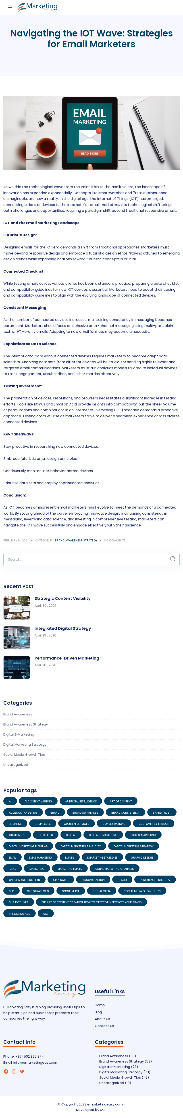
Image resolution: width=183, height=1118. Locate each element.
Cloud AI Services (76, 824)
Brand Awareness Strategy (76, 540)
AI (10, 801)
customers (17, 835)
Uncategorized (15, 764)
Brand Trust (162, 813)
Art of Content (121, 801)
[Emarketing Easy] (38, 7)
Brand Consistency (125, 813)
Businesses (43, 824)
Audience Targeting (23, 813)
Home (100, 1005)
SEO (11, 891)
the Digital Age (19, 914)
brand (54, 813)
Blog (98, 1012)
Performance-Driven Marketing (67, 658)
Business (15, 824)
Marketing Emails (70, 869)
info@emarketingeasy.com (35, 1062)
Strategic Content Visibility (63, 598)
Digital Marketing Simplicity (81, 846)
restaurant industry (155, 880)
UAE (45, 914)
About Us (102, 1018)
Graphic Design (142, 857)
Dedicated (46, 835)
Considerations (113, 824)
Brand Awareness (17, 714)
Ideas (12, 869)
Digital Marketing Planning (28, 846)
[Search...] (173, 559)
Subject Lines (18, 902)
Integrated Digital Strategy (63, 628)
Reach (122, 880)
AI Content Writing (38, 801)
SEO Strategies (38, 891)
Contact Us (104, 1025)
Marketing (36, 869)
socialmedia (70, 891)
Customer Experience (154, 824)
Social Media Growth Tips (24, 754)
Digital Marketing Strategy (24, 744)
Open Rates (61, 880)
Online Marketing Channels (114, 869)
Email (12, 857)
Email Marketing (40, 857)
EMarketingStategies (102, 857)
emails (69, 857)
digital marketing (143, 835)
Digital (71, 835)
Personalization (93, 880)
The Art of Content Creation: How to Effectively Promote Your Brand (91, 902)
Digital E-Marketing (18, 734)
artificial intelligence (81, 801)
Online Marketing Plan (24, 880)
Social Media (102, 891)
